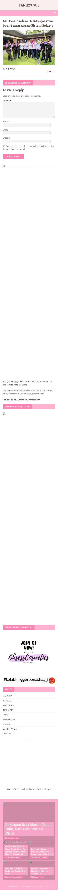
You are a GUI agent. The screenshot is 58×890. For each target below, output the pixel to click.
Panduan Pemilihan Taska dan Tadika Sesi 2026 (15, 871)
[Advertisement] (26, 761)
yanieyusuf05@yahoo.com (32, 394)
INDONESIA (8, 710)
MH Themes (45, 886)
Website (6, 138)
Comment (7, 100)
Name (6, 121)
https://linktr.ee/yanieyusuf (25, 400)
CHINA (6, 715)
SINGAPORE (8, 705)
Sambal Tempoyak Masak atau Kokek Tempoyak (39, 871)
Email (5, 130)
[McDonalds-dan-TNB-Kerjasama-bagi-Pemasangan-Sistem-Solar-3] (29, 63)
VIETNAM (7, 733)
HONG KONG (9, 719)
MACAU (6, 724)
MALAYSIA (7, 696)
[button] (54, 13)
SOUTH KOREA (9, 729)
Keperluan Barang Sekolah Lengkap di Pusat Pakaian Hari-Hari (42, 851)
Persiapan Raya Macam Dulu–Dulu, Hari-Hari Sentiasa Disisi (28, 829)
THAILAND (7, 701)
